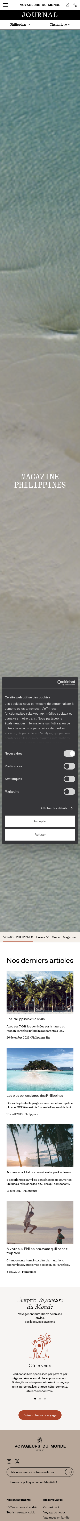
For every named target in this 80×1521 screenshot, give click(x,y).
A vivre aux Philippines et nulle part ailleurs (39, 1171)
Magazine (69, 937)
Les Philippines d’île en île (26, 1018)
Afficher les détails (53, 808)
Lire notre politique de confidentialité (33, 1482)
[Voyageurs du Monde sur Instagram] (9, 1460)
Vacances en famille (56, 1517)
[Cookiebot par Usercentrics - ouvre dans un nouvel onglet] (57, 683)
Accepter (40, 821)
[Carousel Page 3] (45, 1399)
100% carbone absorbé (22, 1507)
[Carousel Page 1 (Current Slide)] (35, 1399)
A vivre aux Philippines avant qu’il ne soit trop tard (37, 1250)
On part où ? (51, 1507)
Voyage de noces (54, 1512)
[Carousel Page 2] (40, 1399)
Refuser (40, 834)
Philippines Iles (40, 1037)
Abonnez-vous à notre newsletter (32, 1472)
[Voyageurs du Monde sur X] (17, 1460)
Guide (56, 937)
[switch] (69, 766)
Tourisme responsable (21, 1512)
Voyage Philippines (18, 937)
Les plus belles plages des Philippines (35, 1095)
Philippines (31, 1114)
